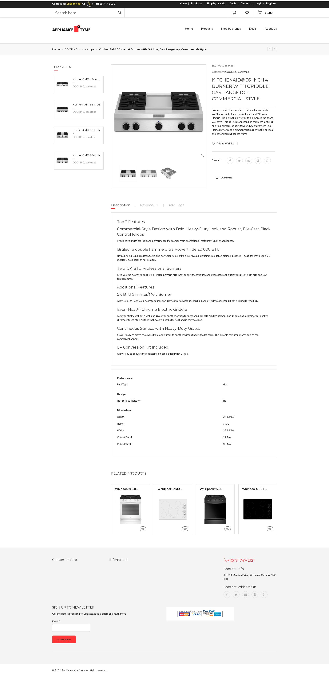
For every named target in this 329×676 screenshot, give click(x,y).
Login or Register (266, 3)
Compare (226, 177)
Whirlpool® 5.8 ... (127, 489)
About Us (246, 3)
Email (56, 621)
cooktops (88, 49)
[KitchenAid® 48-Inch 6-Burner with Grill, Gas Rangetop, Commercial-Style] (62, 84)
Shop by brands (216, 3)
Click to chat (73, 3)
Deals (232, 3)
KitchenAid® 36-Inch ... (86, 106)
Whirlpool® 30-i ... (254, 489)
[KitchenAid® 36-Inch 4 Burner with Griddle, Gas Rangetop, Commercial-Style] (62, 135)
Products (196, 3)
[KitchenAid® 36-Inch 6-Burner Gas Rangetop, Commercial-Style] (274, 49)
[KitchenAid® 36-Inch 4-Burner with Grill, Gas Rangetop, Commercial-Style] (270, 49)
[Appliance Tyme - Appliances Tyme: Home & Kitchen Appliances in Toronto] (71, 28)
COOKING (71, 49)
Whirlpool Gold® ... (170, 489)
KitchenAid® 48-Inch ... (86, 81)
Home (183, 3)
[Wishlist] (247, 12)
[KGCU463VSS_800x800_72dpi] (158, 112)
